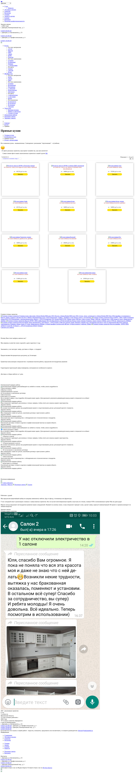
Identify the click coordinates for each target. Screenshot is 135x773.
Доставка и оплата (10, 9)
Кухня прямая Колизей (67, 238)
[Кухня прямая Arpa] (114, 165)
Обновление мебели (10, 115)
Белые (10, 98)
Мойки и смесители (14, 111)
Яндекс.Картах (47, 768)
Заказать (20, 174)
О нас (6, 6)
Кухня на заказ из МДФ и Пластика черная (20, 167)
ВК (47, 153)
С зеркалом (11, 88)
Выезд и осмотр (8, 436)
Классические (12, 90)
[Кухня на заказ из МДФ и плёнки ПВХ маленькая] (67, 165)
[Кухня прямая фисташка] (87, 272)
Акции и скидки (9, 16)
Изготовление (8, 456)
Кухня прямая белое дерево (114, 203)
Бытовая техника (13, 110)
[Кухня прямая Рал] (114, 237)
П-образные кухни (10, 137)
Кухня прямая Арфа (20, 203)
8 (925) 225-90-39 (6, 36)
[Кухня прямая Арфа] (20, 201)
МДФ (10, 55)
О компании (8, 735)
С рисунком (12, 97)
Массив (10, 50)
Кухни (6, 45)
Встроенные (12, 85)
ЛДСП (10, 49)
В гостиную (12, 103)
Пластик (10, 57)
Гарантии (7, 11)
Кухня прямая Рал (115, 238)
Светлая (10, 70)
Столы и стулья (13, 113)
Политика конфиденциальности (14, 21)
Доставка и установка (10, 463)
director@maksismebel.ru (85, 730)
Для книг (11, 106)
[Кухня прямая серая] (20, 272)
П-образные (12, 62)
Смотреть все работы (7, 327)
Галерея (6, 18)
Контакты (7, 19)
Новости (11, 8)
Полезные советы (9, 116)
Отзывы (6, 14)
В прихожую (12, 101)
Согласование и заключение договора (15, 450)
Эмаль (10, 54)
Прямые (10, 64)
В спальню (11, 105)
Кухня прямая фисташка (87, 274)
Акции (6, 745)
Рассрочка (7, 13)
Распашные (11, 87)
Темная (10, 69)
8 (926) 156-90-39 (6, 41)
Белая (10, 72)
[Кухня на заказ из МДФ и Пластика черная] (20, 165)
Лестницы (11, 92)
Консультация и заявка (10, 429)
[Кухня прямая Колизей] (67, 237)
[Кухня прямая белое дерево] (114, 201)
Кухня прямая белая (67, 203)
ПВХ (9, 52)
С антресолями (12, 65)
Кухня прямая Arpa (114, 167)
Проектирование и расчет (11, 443)
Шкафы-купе (8, 73)
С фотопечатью (13, 95)
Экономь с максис (10, 118)
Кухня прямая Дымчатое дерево (20, 238)
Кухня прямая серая (20, 274)
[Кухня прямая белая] (67, 201)
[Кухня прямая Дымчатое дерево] (20, 237)
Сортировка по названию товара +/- (11, 158)
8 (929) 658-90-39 (6, 31)
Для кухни (7, 108)
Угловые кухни (9, 135)
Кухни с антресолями (11, 140)
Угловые (10, 60)
